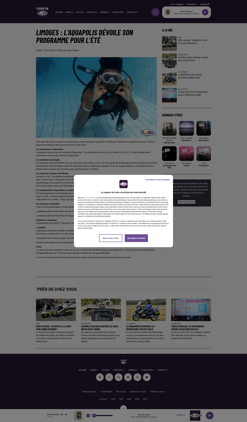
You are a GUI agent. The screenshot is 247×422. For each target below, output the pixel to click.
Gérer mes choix (111, 238)
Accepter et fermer (136, 238)
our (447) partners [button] (90, 197)
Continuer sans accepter (158, 179)
